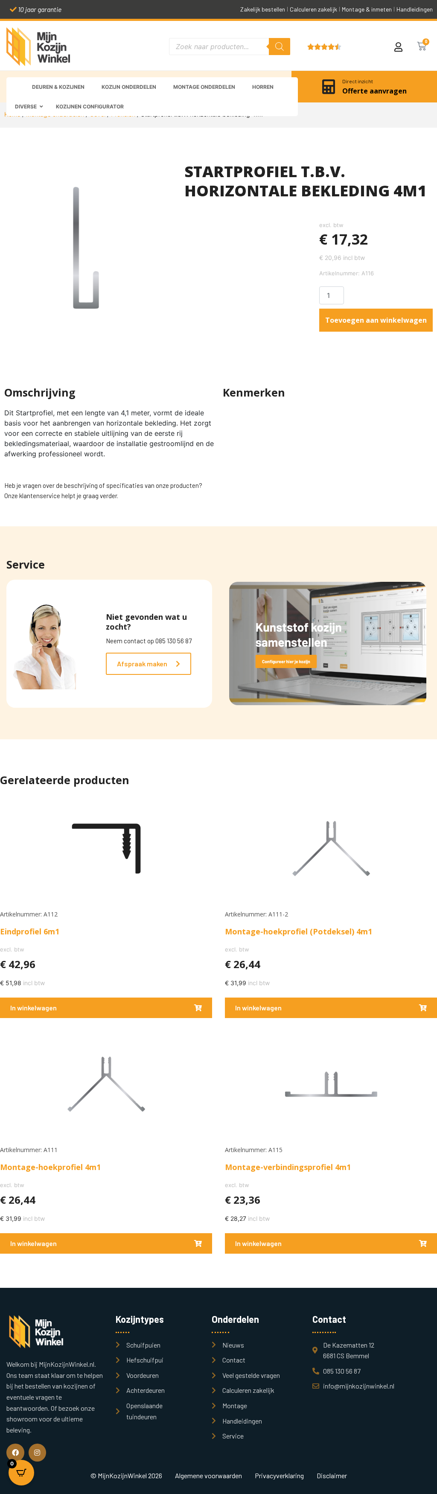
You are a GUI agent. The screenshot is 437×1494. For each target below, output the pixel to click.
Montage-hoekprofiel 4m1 (50, 1167)
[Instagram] (38, 1453)
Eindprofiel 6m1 (29, 931)
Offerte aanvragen (374, 91)
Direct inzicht (357, 81)
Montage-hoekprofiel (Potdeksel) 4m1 (298, 931)
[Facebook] (15, 1453)
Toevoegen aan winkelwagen (376, 320)
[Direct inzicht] (328, 86)
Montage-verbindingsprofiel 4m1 (288, 1167)
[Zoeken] (279, 46)
